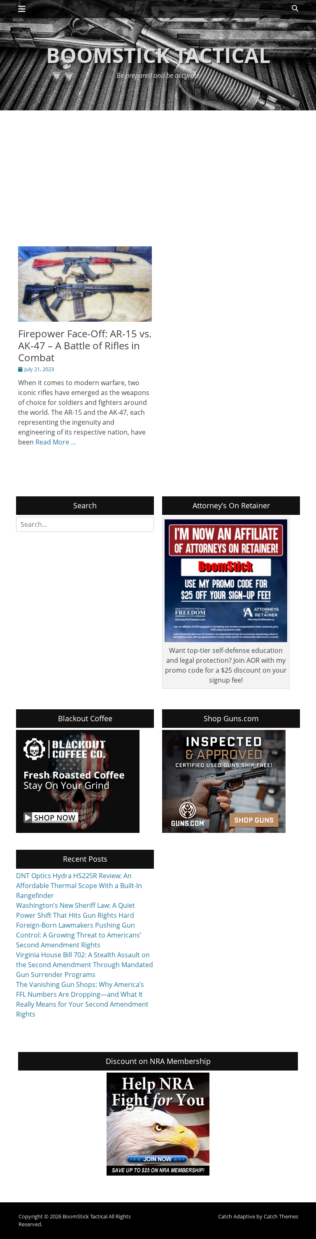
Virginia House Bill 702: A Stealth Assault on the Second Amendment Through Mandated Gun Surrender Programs (84, 964)
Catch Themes (281, 1216)
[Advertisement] (158, 172)
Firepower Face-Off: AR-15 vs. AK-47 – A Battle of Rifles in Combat (84, 345)
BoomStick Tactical (158, 55)
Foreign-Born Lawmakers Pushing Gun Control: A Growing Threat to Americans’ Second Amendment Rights (78, 935)
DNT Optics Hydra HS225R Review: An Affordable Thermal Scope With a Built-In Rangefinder (79, 885)
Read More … (55, 442)
